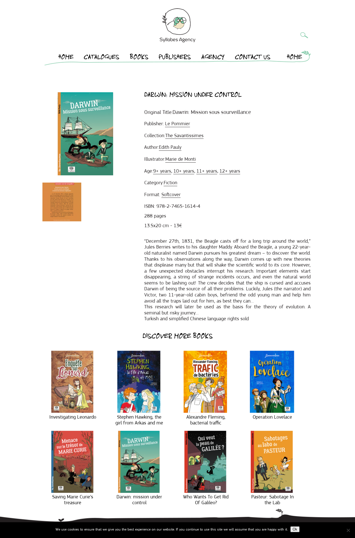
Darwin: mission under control (139, 500)
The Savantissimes (184, 135)
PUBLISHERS (175, 58)
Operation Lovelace (272, 417)
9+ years (162, 171)
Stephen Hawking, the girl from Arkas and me (139, 420)
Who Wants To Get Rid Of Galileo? (206, 500)
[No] (348, 530)
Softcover (171, 194)
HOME (66, 58)
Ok (295, 529)
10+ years (183, 171)
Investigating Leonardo (72, 417)
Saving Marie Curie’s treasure (72, 500)
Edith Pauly (170, 147)
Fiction (170, 182)
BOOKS (139, 58)
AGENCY (213, 58)
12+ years (229, 171)
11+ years (206, 171)
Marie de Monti (180, 159)
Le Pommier (177, 123)
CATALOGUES (101, 58)
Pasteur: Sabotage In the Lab (272, 500)
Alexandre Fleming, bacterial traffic (205, 420)
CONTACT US (252, 58)
